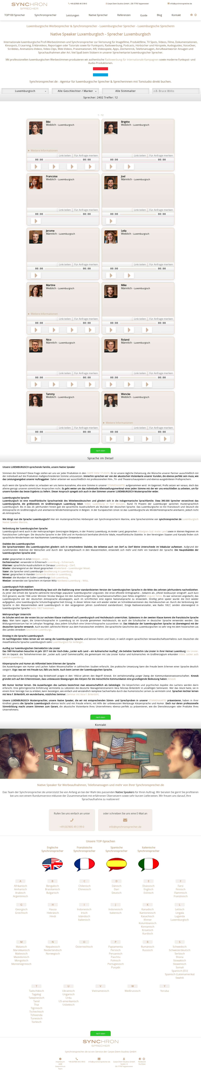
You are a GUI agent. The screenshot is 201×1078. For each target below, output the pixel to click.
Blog (159, 15)
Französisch (181, 896)
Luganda (180, 916)
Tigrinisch (36, 1008)
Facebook (142, 1061)
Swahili (180, 977)
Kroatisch (147, 930)
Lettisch (179, 909)
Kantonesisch (148, 913)
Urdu (68, 997)
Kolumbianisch (147, 923)
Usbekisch (68, 1004)
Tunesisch (36, 1018)
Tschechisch (36, 1011)
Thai (36, 1004)
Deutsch (117, 892)
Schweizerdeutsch (179, 950)
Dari (116, 889)
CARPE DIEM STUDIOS (98, 473)
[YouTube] (195, 15)
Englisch (148, 889)
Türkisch (36, 1022)
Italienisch (84, 919)
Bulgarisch (52, 892)
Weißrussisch (133, 991)
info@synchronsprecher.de (181, 3)
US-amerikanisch (69, 1001)
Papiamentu (115, 946)
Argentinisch (20, 896)
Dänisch (116, 886)
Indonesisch (84, 909)
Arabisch (20, 892)
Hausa (53, 909)
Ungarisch (68, 994)
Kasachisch (147, 916)
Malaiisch (21, 946)
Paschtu (115, 957)
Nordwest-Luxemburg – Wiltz (72, 580)
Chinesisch (84, 889)
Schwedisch (180, 946)
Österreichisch (84, 946)
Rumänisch (147, 946)
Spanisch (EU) (180, 971)
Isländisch (84, 916)
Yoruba (164, 991)
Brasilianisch (52, 889)
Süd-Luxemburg (59, 577)
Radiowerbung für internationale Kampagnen (132, 59)
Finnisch (180, 889)
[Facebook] (191, 15)
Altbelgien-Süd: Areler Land (152, 531)
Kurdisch (147, 933)
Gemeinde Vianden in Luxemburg (53, 574)
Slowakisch (179, 960)
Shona (179, 957)
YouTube (142, 1064)
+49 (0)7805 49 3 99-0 (78, 3)
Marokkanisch (21, 950)
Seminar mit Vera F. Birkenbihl (83, 694)
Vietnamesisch (100, 991)
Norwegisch (53, 953)
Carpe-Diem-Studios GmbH (122, 1051)
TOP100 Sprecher (14, 15)
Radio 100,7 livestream (42, 608)
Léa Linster (192, 651)
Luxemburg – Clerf (65, 565)
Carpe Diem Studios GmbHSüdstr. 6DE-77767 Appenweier (124, 1063)
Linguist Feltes (154, 595)
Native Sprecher (98, 15)
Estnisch (149, 892)
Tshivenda (36, 1015)
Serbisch (180, 953)
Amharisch (20, 889)
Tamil (36, 1001)
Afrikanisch (20, 886)
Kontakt (176, 15)
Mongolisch (21, 960)
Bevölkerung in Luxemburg (58, 571)
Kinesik (172, 678)
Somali (180, 967)
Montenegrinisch (21, 964)
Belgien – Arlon (40, 558)
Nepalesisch (53, 946)
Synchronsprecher (46, 15)
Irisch (84, 913)
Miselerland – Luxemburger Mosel (72, 568)
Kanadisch (147, 909)
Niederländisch (53, 950)
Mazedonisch (21, 957)
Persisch (116, 950)
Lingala (180, 913)
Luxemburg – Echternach (60, 562)
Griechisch (21, 913)
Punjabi (115, 967)
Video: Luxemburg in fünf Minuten (105, 503)
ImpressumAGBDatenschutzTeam (60, 1065)
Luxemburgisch (180, 919)
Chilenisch (85, 886)
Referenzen (124, 15)
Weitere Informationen (44, 150)
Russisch (147, 950)
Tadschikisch (36, 991)
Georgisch (21, 909)
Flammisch (180, 892)
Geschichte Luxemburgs (38, 629)
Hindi (53, 916)
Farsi (180, 886)
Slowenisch (179, 964)
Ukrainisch (68, 991)
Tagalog (36, 994)
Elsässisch (149, 886)
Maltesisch (21, 953)
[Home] (100, 1048)
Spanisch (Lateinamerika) (180, 974)
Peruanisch (115, 953)
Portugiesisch (116, 964)
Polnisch (116, 960)
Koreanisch (147, 926)
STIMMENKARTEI (116, 485)
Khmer (148, 919)
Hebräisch (53, 913)
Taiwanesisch (36, 997)
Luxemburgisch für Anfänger (67, 642)
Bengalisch (52, 886)
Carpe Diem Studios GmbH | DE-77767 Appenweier (128, 3)
